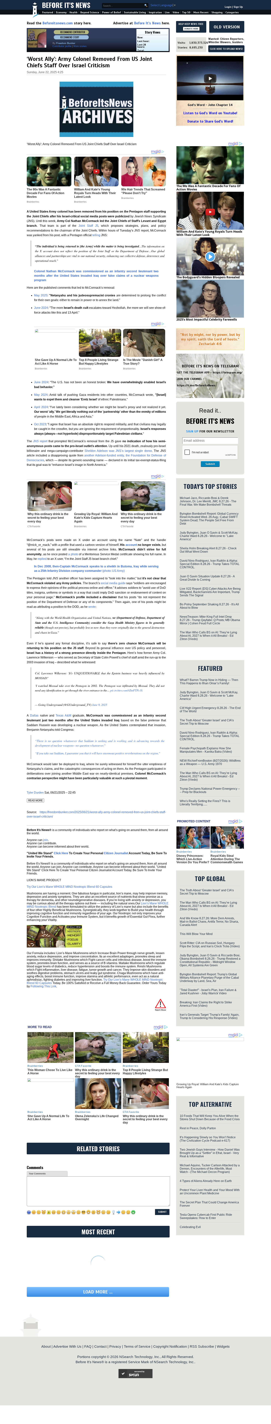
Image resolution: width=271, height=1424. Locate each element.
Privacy (115, 1346)
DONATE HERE (191, 28)
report (40, 441)
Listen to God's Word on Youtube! (210, 113)
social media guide (113, 583)
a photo (73, 554)
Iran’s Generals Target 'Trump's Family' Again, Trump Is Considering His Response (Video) (209, 1016)
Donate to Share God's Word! (210, 121)
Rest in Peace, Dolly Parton (198, 1128)
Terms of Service (137, 1346)
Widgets (223, 1346)
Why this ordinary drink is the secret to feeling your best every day (47, 517)
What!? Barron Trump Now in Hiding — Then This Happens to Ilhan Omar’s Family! (209, 681)
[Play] (210, 78)
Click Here (61, 853)
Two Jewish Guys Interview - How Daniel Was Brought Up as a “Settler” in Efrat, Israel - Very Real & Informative (210, 1153)
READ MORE (35, 800)
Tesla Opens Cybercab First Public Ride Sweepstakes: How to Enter (206, 1216)
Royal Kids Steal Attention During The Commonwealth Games (227, 859)
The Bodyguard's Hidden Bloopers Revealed (208, 277)
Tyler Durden (35, 792)
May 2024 (41, 394)
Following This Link (43, 986)
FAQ (87, 1346)
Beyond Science (89, 12)
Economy (61, 12)
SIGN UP (192, 431)
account (131, 544)
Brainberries (41, 368)
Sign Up (238, 7)
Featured (47, 12)
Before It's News (66, 5)
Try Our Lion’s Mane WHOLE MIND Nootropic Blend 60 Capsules (69, 886)
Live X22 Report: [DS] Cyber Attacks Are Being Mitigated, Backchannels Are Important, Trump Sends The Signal (210, 592)
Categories (232, 12)
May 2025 (40, 295)
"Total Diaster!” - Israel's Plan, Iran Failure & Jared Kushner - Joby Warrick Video (208, 991)
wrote (91, 606)
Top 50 (186, 12)
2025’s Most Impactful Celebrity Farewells (206, 319)
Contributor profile (62, 46)
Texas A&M (63, 715)
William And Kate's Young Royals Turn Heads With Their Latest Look (209, 233)
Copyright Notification (170, 1346)
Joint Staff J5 (88, 225)
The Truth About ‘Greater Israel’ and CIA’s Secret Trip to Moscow (207, 722)
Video (176, 12)
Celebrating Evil (190, 1227)
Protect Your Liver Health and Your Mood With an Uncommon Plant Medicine (210, 1191)
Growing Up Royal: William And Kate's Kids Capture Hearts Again (96, 517)
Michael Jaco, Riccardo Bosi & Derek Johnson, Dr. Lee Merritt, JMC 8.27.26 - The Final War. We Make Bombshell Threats (208, 501)
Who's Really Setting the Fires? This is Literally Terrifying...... (205, 802)
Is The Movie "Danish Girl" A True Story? (142, 361)
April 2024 (41, 407)
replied (42, 558)
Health (73, 12)
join (45, 839)
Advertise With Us (67, 1346)
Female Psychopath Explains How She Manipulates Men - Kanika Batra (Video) (206, 750)
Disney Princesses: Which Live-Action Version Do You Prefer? (192, 859)
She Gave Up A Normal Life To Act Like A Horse (56, 361)
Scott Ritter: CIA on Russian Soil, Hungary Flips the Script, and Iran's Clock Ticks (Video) (210, 944)
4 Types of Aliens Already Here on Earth (206, 1181)
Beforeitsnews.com (57, 23)
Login (228, 7)
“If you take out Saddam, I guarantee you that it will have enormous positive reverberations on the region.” (97, 753)
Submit (210, 464)
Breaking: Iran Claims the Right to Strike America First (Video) (206, 1004)
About (46, 1346)
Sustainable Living (135, 12)
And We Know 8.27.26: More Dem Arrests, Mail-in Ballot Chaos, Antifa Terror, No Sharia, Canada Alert (209, 921)
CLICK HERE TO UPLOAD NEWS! (226, 49)
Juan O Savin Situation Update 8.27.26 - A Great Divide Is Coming (207, 578)
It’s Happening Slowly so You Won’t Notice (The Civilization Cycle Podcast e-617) (208, 1139)
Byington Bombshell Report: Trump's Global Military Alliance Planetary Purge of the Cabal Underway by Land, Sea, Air (209, 978)
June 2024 (41, 307)
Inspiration (155, 12)
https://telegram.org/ (227, 372)
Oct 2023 (40, 424)
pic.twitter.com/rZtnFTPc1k (126, 690)
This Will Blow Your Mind (196, 934)
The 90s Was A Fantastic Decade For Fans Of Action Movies (208, 187)
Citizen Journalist (116, 853)
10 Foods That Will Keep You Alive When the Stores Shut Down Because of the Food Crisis (210, 1117)
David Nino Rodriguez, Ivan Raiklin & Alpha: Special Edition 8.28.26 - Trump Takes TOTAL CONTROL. (209, 564)
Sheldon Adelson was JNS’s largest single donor (118, 450)
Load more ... (98, 1292)
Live (167, 12)
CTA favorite (33, 526)
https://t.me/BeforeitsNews (196, 385)
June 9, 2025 (99, 705)
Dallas (34, 715)
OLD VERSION (227, 26)
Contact (100, 1346)
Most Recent (201, 12)
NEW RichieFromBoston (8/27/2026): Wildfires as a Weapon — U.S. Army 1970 (210, 762)
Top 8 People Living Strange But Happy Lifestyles (98, 361)
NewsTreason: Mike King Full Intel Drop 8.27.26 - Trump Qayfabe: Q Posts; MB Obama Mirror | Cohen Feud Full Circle (210, 620)
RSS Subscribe (202, 1346)
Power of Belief (111, 12)
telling (96, 235)
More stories (80, 46)
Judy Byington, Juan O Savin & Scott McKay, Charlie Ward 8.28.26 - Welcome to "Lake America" (209, 536)
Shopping (217, 12)
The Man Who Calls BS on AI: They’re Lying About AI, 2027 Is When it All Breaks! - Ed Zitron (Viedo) (208, 636)
